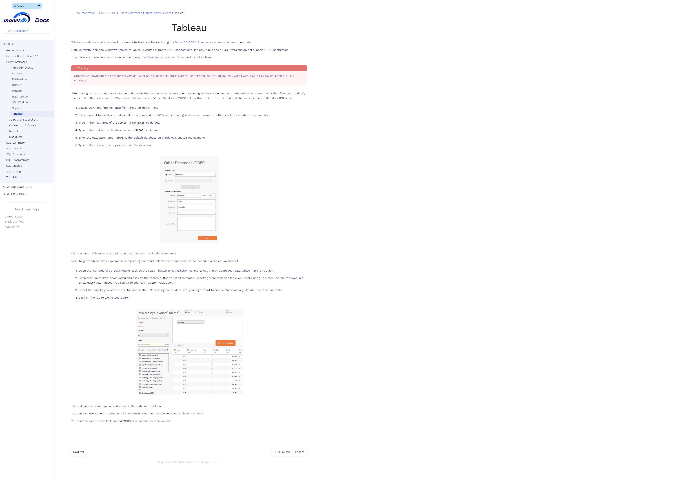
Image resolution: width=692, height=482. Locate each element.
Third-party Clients (21, 67)
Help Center (11, 226)
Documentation (85, 13)
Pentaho (17, 90)
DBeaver (17, 85)
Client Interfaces (16, 62)
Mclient (13, 131)
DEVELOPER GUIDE (15, 194)
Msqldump (16, 137)
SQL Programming (17, 160)
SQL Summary (15, 142)
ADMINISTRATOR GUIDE (18, 186)
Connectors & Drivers (22, 125)
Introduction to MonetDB (22, 56)
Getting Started (16, 50)
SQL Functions (15, 154)
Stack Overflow (13, 221)
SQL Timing (13, 171)
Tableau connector (191, 413)
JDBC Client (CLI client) (24, 119)
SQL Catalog (14, 165)
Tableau (17, 113)
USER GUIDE (11, 44)
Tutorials (11, 177)
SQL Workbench (22, 102)
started (93, 93)
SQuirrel (17, 108)
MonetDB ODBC (185, 42)
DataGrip (17, 73)
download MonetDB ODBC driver (163, 57)
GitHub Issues (13, 216)
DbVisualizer (19, 79)
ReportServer (20, 96)
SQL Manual (13, 148)
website (166, 421)
